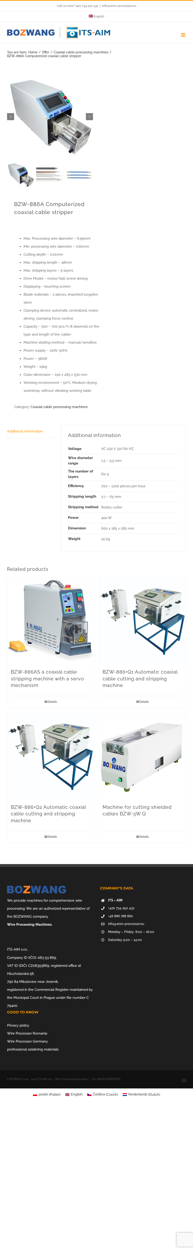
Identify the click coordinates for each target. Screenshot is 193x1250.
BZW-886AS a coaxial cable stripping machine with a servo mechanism (47, 678)
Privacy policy (18, 1025)
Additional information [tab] (25, 431)
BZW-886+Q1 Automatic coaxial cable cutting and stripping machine (140, 678)
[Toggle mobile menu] (183, 34)
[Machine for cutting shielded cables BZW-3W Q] (142, 756)
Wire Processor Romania (27, 1033)
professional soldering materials (33, 1049)
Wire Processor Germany (27, 1041)
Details (52, 701)
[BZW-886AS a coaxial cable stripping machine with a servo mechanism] (50, 621)
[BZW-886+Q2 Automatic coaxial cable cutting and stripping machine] (50, 756)
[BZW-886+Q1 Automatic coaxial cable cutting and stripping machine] (142, 621)
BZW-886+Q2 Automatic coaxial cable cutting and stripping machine (48, 814)
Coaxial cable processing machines (59, 407)
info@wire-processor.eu (119, 6)
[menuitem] (97, 16)
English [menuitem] (77, 1094)
